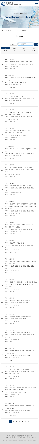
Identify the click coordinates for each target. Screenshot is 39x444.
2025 (23, 48)
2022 (14, 50)
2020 (33, 50)
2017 (23, 53)
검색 (36, 44)
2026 (14, 48)
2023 (5, 50)
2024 (33, 48)
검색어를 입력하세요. (23, 44)
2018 (14, 53)
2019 (5, 53)
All (5, 48)
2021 (23, 50)
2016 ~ (33, 53)
